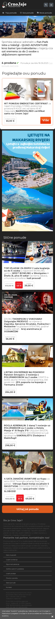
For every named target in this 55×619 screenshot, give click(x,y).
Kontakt (9, 587)
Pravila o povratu (12, 578)
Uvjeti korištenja (11, 560)
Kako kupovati (11, 555)
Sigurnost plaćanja (12, 564)
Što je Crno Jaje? (13, 520)
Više (45, 120)
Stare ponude (10, 583)
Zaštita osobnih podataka (15, 569)
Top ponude (9, 12)
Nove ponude (44, 12)
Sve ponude (27, 12)
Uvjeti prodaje (11, 573)
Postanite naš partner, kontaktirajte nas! (26, 537)
